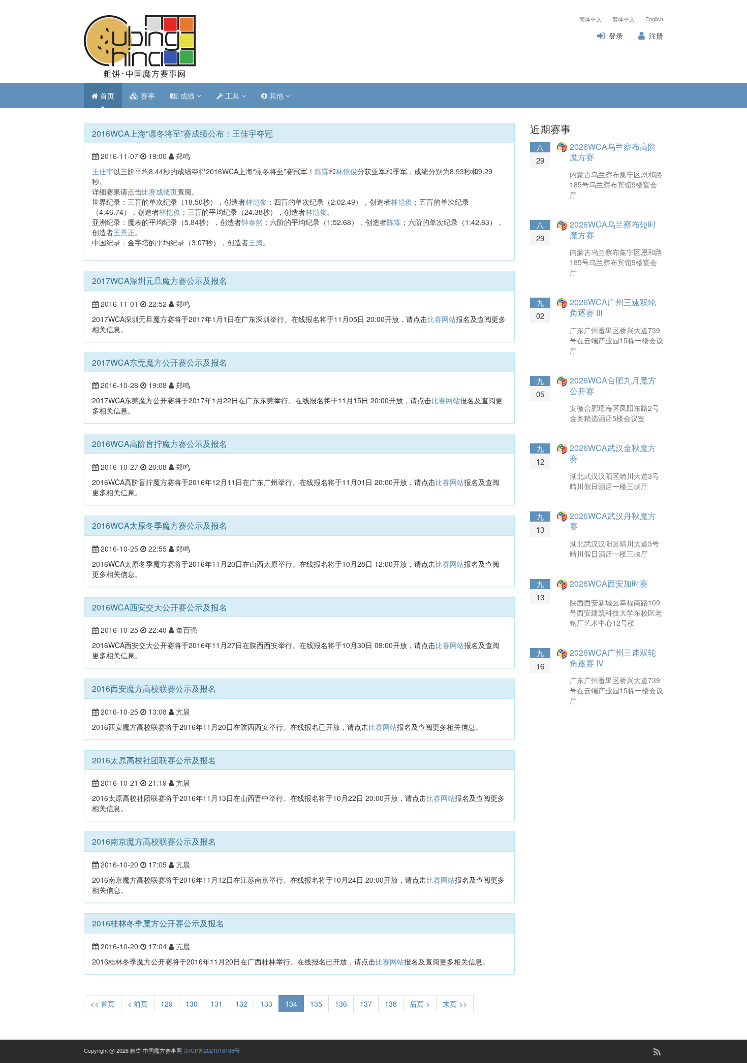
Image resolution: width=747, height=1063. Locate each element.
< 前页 (138, 1003)
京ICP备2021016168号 (211, 1050)
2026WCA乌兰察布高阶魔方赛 (613, 152)
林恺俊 (346, 171)
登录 (616, 35)
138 (391, 1003)
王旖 (255, 242)
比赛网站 (441, 319)
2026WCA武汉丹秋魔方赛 (613, 521)
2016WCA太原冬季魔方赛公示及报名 (159, 525)
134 (291, 1003)
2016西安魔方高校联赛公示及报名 (154, 688)
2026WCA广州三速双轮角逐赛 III (613, 307)
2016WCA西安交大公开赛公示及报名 (159, 607)
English (654, 19)
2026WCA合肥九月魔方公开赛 (613, 385)
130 (191, 1003)
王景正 (124, 232)
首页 (106, 95)
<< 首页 (102, 1003)
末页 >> (455, 1003)
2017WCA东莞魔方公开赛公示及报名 (159, 362)
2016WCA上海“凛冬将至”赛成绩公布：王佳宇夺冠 (182, 133)
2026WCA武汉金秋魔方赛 (613, 453)
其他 (276, 95)
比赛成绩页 (159, 191)
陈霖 (322, 171)
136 (341, 1003)
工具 (232, 95)
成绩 (187, 95)
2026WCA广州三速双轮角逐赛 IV (613, 658)
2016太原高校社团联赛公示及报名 (154, 760)
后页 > (420, 1003)
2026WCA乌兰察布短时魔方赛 (613, 229)
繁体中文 (623, 19)
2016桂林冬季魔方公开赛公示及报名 (158, 923)
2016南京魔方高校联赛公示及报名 (154, 841)
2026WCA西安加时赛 (609, 583)
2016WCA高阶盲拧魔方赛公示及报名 (159, 443)
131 (216, 1003)
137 (366, 1003)
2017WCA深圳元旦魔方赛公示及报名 (159, 280)
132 (241, 1003)
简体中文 (590, 19)
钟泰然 (252, 222)
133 (266, 1003)
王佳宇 (102, 171)
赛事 (147, 95)
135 (316, 1003)
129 (167, 1003)
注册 (656, 35)
